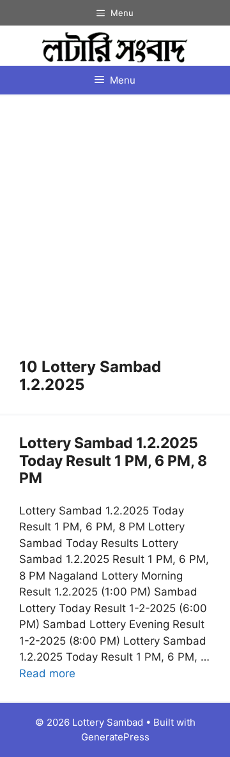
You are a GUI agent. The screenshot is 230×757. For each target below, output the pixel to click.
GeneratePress (115, 737)
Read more (47, 673)
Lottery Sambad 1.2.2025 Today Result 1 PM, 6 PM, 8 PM (113, 460)
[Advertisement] (115, 237)
